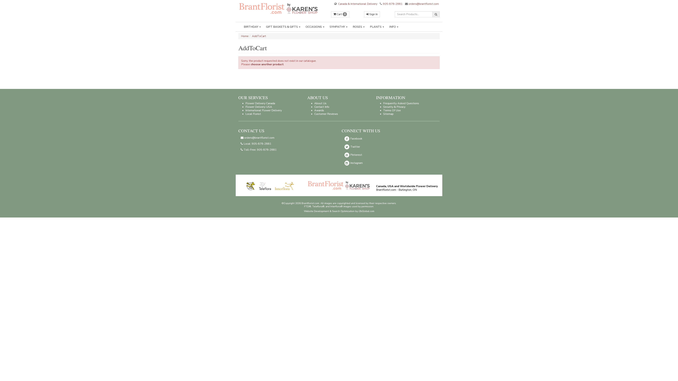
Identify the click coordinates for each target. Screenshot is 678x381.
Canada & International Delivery (357, 4)
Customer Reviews (326, 114)
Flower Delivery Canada (260, 103)
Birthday (251, 27)
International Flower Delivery (263, 110)
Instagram (356, 163)
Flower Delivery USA (258, 107)
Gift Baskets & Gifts (282, 27)
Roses (358, 27)
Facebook (356, 139)
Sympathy (338, 27)
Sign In (373, 14)
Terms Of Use (392, 110)
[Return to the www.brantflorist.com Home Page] (278, 8)
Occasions (314, 27)
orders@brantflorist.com (423, 4)
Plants (376, 27)
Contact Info (321, 107)
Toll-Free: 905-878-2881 (260, 150)
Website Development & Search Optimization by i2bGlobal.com (339, 211)
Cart (341, 14)
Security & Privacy (394, 107)
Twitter (355, 147)
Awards (319, 110)
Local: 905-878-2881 (257, 144)
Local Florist (253, 114)
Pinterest (356, 155)
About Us (320, 103)
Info (393, 27)
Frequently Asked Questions (401, 103)
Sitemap (388, 114)
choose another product (267, 64)
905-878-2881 (393, 4)
